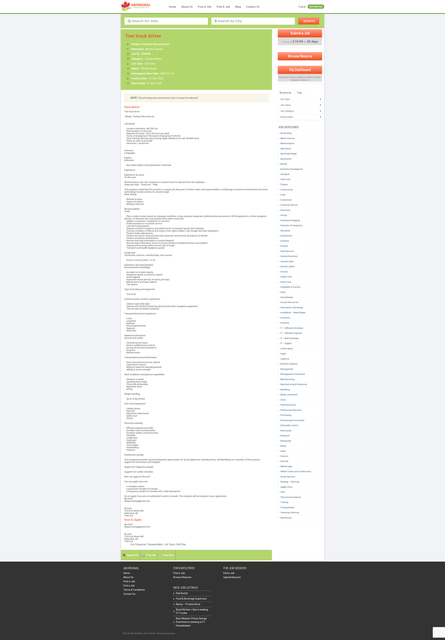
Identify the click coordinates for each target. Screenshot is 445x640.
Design (283, 215)
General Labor (287, 261)
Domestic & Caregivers (291, 225)
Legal (283, 353)
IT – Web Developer (289, 338)
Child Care (285, 179)
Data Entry (285, 210)
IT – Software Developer (291, 328)
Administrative (287, 143)
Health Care (286, 277)
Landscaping (286, 348)
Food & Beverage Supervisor (191, 598)
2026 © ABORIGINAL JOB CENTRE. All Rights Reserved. (149, 633)
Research (285, 435)
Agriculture (285, 148)
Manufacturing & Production (293, 384)
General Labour (287, 266)
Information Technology (291, 307)
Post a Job (204, 6)
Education (285, 231)
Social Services (287, 477)
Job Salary (285, 105)
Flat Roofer (182, 593)
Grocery (284, 272)
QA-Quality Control (289, 425)
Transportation (155, 544)
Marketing (285, 389)
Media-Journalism (289, 394)
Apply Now (132, 555)
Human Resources (289, 302)
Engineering (286, 236)
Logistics (284, 359)
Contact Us (253, 6)
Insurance (285, 318)
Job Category (287, 111)
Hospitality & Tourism (290, 287)
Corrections (286, 200)
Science (284, 456)
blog (238, 6)
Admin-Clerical (287, 138)
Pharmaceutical (288, 405)
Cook (282, 195)
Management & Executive (292, 374)
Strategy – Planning (289, 482)
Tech (282, 492)
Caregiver (285, 174)
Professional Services (290, 410)
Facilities (284, 241)
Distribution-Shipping (290, 220)
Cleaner (284, 184)
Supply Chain (286, 487)
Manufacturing (287, 379)
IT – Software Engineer (291, 333)
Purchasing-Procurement (292, 420)
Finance (284, 246)
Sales (283, 451)
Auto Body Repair (288, 153)
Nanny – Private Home (188, 604)
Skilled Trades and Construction (295, 471)
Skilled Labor (286, 466)
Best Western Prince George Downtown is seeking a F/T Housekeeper (191, 622)
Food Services (287, 251)
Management (286, 369)
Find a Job (223, 6)
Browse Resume (300, 56)
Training (284, 502)
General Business (289, 256)
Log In (302, 6)
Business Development (291, 169)
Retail (283, 446)
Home (172, 6)
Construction (286, 189)
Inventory (284, 323)
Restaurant (285, 441)
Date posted (286, 117)
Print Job (151, 555)
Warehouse (286, 518)
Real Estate (286, 430)
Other (283, 400)
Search (309, 21)
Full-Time (181, 544)
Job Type (285, 99)
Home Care (285, 282)
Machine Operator (289, 364)
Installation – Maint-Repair (293, 312)
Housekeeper (286, 297)
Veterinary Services (289, 512)
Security (284, 461)
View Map (168, 555)
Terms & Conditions (134, 589)
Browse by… (286, 92)
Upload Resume (232, 577)
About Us (187, 6)
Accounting (286, 133)
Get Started (315, 6)
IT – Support (286, 343)
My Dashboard (300, 69)
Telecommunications (290, 497)
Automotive (286, 159)
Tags (299, 92)
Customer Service (289, 205)
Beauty (283, 164)
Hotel (282, 292)
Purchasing (285, 415)
